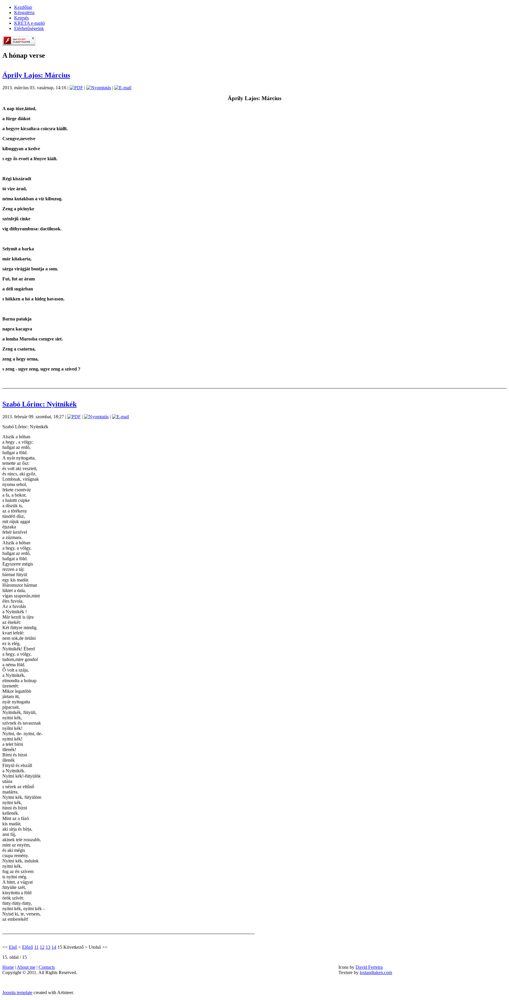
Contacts (47, 967)
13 (48, 947)
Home (8, 967)
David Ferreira (369, 967)
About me (26, 967)
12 (42, 947)
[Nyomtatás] (98, 87)
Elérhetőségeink (29, 28)
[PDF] (76, 87)
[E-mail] (122, 87)
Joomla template (17, 992)
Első (13, 947)
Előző (27, 947)
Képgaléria (24, 12)
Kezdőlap (23, 7)
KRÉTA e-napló (29, 23)
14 (54, 947)
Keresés (21, 17)
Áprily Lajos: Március (36, 75)
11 (36, 947)
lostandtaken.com (376, 972)
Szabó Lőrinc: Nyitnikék (39, 404)
